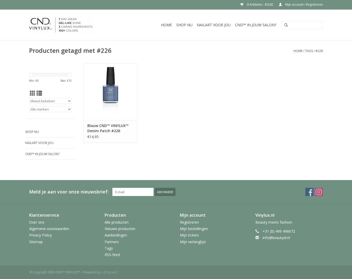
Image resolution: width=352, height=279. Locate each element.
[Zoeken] (286, 25)
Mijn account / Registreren (303, 4)
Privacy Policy (40, 235)
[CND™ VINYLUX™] (70, 24)
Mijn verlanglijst (193, 241)
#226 (319, 51)
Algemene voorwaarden (49, 228)
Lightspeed (109, 272)
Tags (309, 51)
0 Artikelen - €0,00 (260, 4)
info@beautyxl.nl (276, 237)
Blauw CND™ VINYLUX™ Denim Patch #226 (108, 128)
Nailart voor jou (214, 24)
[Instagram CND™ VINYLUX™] (319, 192)
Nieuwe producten (120, 228)
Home (166, 24)
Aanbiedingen (116, 235)
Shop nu (184, 24)
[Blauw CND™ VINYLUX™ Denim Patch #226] (110, 91)
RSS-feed (112, 254)
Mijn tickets (189, 235)
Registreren (189, 222)
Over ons (36, 222)
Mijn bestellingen (194, 228)
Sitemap (36, 241)
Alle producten (117, 222)
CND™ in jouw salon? (255, 24)
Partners (112, 241)
